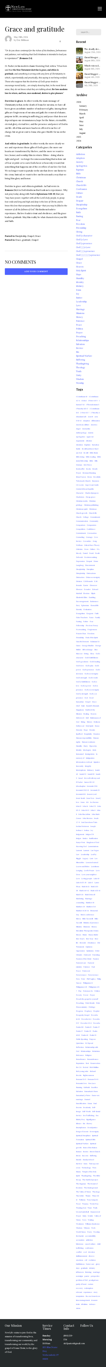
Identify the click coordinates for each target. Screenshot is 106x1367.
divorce (91, 1256)
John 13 (78, 806)
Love (78, 305)
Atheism (89, 441)
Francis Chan (81, 633)
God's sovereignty (91, 674)
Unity (78, 375)
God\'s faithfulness (83, 682)
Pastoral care (81, 963)
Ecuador (87, 589)
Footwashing (81, 629)
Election (86, 593)
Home (97, 726)
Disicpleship (80, 573)
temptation (80, 1296)
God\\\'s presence (85, 251)
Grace (38, 236)
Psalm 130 (80, 1027)
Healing (86, 714)
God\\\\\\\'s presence (88, 255)
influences (80, 1272)
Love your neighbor (89, 874)
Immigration (89, 754)
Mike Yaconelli (87, 919)
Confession (81, 189)
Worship (80, 383)
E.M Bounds (88, 581)
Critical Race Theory (91, 545)
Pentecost (86, 971)
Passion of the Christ (83, 959)
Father (85, 621)
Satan (90, 1103)
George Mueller (88, 646)
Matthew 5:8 (91, 907)
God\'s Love (82, 239)
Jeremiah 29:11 (92, 786)
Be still (86, 453)
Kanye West (80, 842)
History (89, 722)
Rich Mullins (94, 1067)
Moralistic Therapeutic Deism (87, 931)
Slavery (89, 1123)
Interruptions (81, 770)
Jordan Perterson (82, 826)
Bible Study (94, 453)
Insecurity (79, 766)
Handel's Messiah (92, 706)
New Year (89, 939)
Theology (80, 367)
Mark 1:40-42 (84, 890)
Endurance (94, 601)
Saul (95, 1103)
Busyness (95, 481)
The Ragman (81, 1184)
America (94, 425)
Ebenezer (93, 585)
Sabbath (87, 1087)
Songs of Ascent (82, 1131)
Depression (80, 561)
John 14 (85, 806)
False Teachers (82, 617)
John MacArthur (84, 814)
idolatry (92, 1268)
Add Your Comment (36, 271)
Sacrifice (94, 1087)
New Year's (80, 939)
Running (79, 1087)
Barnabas (95, 445)
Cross (86, 549)
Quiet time (80, 1043)
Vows (84, 1220)
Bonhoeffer (80, 469)
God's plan (89, 666)
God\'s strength (82, 694)
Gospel (30, 236)
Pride (98, 1003)
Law (77, 854)
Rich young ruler (82, 1071)
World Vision (81, 1232)
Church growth (81, 513)
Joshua (86, 830)
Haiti (83, 706)
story (95, 1292)
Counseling (80, 537)
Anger (78, 429)
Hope (78, 274)
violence (92, 1304)
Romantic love (81, 1083)
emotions (79, 1260)
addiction (89, 1240)
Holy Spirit (81, 270)
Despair (79, 200)
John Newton (87, 818)
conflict (79, 1252)
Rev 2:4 (78, 1067)
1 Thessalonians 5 (92, 405)
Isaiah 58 (91, 774)
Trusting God (81, 1208)
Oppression (80, 951)
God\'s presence (84, 243)
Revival (85, 1067)
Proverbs (96, 1023)
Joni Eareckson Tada (89, 822)
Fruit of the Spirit (91, 637)
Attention (79, 445)
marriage (96, 1272)
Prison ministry (81, 1007)
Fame (91, 617)
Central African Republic (85, 489)
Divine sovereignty (93, 577)
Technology (86, 1168)
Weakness (80, 1224)
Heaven (80, 266)
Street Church (95, 1152)
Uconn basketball (82, 1212)
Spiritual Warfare (84, 356)
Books (88, 469)
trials (78, 1304)
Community (94, 521)
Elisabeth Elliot (81, 597)
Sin (77, 352)
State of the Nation (90, 1148)
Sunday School (88, 1160)
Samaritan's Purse (91, 1091)
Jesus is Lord (91, 794)
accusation (80, 1240)
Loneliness (95, 866)
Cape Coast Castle (92, 485)
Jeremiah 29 (95, 790)
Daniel (85, 553)
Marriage (80, 309)
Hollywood (80, 726)
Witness (87, 1228)
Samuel (87, 1099)
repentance (88, 1292)
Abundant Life (81, 417)
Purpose (92, 1039)
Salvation (80, 344)
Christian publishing (91, 505)
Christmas (81, 177)
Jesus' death (80, 798)
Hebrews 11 (80, 718)
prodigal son (93, 1280)
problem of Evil (82, 1280)
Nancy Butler (93, 935)
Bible (78, 173)
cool (85, 1252)
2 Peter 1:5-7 (84, 413)
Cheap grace (90, 497)
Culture (79, 193)
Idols (94, 750)
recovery (79, 1288)
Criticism (79, 549)
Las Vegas (95, 850)
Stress (78, 1156)
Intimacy (90, 770)
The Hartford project (90, 1180)
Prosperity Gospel (82, 1015)
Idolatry (80, 286)
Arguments (80, 441)
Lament (79, 850)
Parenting (96, 955)
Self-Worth (86, 1111)
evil (86, 1260)
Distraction (80, 577)
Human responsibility (84, 738)
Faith (78, 212)
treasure (94, 1300)
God (86, 698)
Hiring (83, 722)
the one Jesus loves (93, 1296)
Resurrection (95, 1063)
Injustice (97, 762)
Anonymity (86, 429)
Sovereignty (94, 1131)
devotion (91, 1252)
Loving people (86, 878)
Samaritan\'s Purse (83, 1095)
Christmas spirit (82, 509)
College (86, 517)
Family (97, 617)
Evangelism (81, 208)
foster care (90, 1264)
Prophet (96, 1011)
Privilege (92, 1007)
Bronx (89, 477)
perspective (95, 1276)
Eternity (79, 609)
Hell (87, 718)
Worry (89, 1232)
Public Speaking (82, 1039)
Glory (92, 654)
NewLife (83, 943)
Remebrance (81, 1059)
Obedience (92, 943)
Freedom (80, 224)
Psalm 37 (79, 1031)
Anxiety (79, 162)
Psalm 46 (84, 1035)
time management (83, 1300)
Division (79, 581)
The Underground (91, 1188)
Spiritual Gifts (90, 1139)
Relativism (96, 1051)
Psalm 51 (93, 1035)
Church (79, 181)
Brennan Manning (89, 473)
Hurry (86, 746)
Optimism (90, 951)
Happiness (80, 710)
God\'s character (84, 235)
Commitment (95, 517)
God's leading (95, 662)
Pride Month (90, 1003)
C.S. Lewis (80, 485)
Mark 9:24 (79, 895)
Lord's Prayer (89, 870)
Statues (79, 1152)
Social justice (92, 1127)
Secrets (79, 1107)
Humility (80, 278)
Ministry (79, 927)
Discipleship (20, 236)
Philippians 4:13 (81, 987)
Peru (78, 979)
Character (80, 493)
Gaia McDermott (82, 641)
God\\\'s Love (83, 247)
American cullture (82, 425)
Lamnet (86, 850)
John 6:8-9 (85, 810)
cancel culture (90, 1244)
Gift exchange (87, 650)
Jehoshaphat (80, 786)
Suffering (80, 359)
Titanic (88, 1196)
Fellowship (80, 625)
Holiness (97, 722)
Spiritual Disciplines (83, 1135)
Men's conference (87, 915)
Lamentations (93, 846)
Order (97, 951)
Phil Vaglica (91, 979)
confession (89, 1248)
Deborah (79, 557)
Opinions (89, 947)
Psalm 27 (96, 1027)
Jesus (78, 290)
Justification (93, 838)
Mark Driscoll (90, 895)
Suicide (78, 1160)
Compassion (91, 525)
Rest (87, 1063)
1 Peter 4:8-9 (92, 401)
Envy (78, 605)
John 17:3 (92, 806)
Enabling (92, 597)
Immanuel (80, 754)
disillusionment (81, 1256)
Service (79, 348)
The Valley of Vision (83, 1192)
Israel (80, 778)
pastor (86, 1276)
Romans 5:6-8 (93, 1079)
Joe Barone (94, 802)
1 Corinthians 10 (82, 397)
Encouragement (82, 601)
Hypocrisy (93, 746)
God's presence (88, 670)
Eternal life (95, 605)
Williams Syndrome (92, 1224)
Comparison (80, 525)
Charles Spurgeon (92, 493)
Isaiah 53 (83, 774)
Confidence (91, 529)
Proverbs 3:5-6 (86, 1023)
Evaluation (87, 609)
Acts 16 (90, 417)
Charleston (80, 497)
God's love (80, 666)
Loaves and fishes (82, 866)
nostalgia (79, 1276)
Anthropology (81, 433)
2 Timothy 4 (95, 413)
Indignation (90, 758)
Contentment (81, 533)
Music (85, 935)
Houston (96, 734)
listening (88, 1272)
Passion (96, 959)
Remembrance (92, 1059)
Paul (93, 967)
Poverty (79, 995)
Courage (89, 537)
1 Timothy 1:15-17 (82, 409)
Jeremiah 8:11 (80, 794)
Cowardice (87, 541)
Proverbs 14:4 (86, 1019)
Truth (78, 371)
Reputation (80, 1063)
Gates (78, 646)
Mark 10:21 (85, 886)
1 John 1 (84, 401)
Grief (78, 706)
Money (79, 317)
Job (87, 802)
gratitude (26, 240)
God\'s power (86, 686)
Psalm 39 (87, 1031)
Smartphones (81, 1127)
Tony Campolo (92, 1200)
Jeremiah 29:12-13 (82, 790)
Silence (78, 1123)
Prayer (79, 332)
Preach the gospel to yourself (87, 999)
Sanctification (81, 1103)
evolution (92, 1260)
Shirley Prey (80, 1119)
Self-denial (96, 1111)
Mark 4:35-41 (95, 890)
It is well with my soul (92, 778)
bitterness (79, 1244)
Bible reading (91, 457)
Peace (79, 325)
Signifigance (91, 1119)
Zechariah (80, 1236)
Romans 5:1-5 (81, 1079)
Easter (85, 585)
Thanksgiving (82, 363)
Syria (85, 1164)
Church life (81, 185)
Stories (85, 1152)
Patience (80, 321)
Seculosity (87, 1107)
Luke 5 (90, 882)
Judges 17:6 (90, 834)
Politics (79, 328)
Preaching (81, 336)
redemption (88, 1288)
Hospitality (88, 734)
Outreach (87, 955)
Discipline (90, 569)
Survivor (79, 1164)
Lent (91, 858)
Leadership (81, 301)
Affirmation (95, 421)
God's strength (81, 678)
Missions (80, 313)
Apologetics (81, 166)
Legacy (85, 858)
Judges (78, 838)
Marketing (80, 899)
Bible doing (80, 457)
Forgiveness (92, 629)
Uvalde (90, 1216)
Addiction (80, 154)
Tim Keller (80, 1196)
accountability (90, 1236)
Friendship (81, 228)
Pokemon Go (88, 991)
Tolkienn (82, 1200)
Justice (79, 297)
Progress (79, 1011)
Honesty (79, 730)
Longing (79, 870)
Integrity (88, 766)
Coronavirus (91, 533)
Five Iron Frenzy (92, 625)
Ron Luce (92, 1083)
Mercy (78, 919)
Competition (80, 529)
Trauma (85, 1204)
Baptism (80, 169)
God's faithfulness (91, 658)
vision (78, 1308)
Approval (90, 437)
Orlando (79, 955)
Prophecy (88, 1011)
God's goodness (82, 662)
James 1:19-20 (89, 782)
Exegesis (89, 613)
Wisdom (80, 379)
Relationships (82, 340)
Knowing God (81, 846)
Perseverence (93, 975)
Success (85, 1156)
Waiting (91, 1220)
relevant (79, 1292)
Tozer (78, 1204)
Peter (83, 979)
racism (90, 1284)
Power (85, 995)
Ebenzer (79, 589)
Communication (82, 521)
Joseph (93, 826)
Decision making (90, 557)
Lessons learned (92, 862)
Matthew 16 (90, 903)
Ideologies (87, 750)
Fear (78, 220)
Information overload (84, 762)
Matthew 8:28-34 (82, 911)
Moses (78, 935)
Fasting (79, 216)
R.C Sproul (89, 1043)
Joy (77, 293)
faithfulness (80, 1264)
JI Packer (79, 782)
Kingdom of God (93, 842)
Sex (97, 1115)
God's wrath (93, 678)
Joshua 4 (79, 830)
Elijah (93, 593)
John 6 (93, 810)
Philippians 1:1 (88, 983)
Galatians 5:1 (94, 641)
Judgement (80, 834)
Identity (80, 282)
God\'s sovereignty (91, 690)
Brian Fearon (81, 477)
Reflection (80, 1047)
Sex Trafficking (88, 1115)
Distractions (91, 573)
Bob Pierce (88, 465)
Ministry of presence (91, 923)
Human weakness (88, 742)
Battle (78, 449)
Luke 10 (96, 878)
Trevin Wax (94, 1204)
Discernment (90, 565)
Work (93, 1228)
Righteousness (88, 1075)
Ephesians (85, 605)
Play (79, 991)
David (91, 553)
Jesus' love (90, 798)
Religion (88, 1055)
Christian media (82, 501)
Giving (79, 231)
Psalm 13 (88, 1027)
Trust (90, 1208)
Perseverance (81, 975)
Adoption (80, 158)
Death (79, 197)
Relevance (80, 1055)
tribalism (84, 1304)
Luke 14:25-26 (81, 882)
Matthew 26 (80, 907)
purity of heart (81, 1284)
